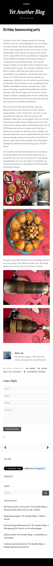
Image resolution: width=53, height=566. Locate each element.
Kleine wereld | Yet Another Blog (18, 534)
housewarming (32, 372)
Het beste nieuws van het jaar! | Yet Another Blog (25, 506)
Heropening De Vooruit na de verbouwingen (23, 528)
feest (10, 372)
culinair (44, 368)
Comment (32, 368)
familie (5, 372)
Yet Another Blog (27, 12)
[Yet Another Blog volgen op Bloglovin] (35, 469)
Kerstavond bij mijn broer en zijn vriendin (22, 509)
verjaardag (42, 372)
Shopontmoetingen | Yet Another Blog (20, 516)
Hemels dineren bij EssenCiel (16, 547)
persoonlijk (17, 372)
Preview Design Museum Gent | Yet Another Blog (25, 525)
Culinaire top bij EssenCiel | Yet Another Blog (23, 544)
